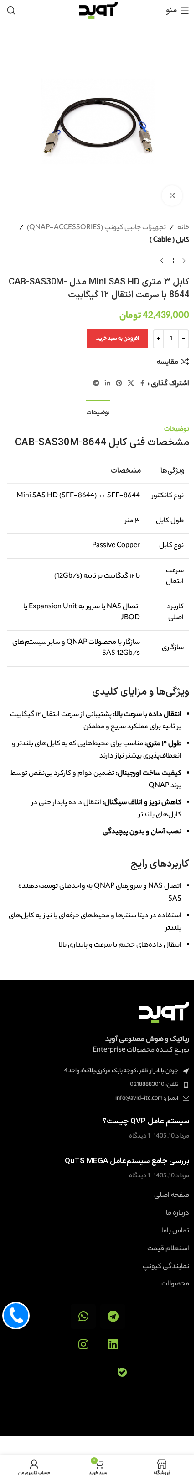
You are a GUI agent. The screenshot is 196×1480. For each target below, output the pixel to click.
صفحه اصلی (171, 1195)
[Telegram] (112, 1316)
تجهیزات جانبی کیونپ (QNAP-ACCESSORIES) (96, 228)
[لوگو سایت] (98, 10)
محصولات (175, 1284)
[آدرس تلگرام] (96, 384)
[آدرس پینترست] (119, 384)
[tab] (98, 412)
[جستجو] (11, 10)
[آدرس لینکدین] (107, 384)
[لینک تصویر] (164, 1013)
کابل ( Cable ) (169, 240)
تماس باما (175, 1231)
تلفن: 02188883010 (154, 1085)
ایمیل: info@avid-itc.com (146, 1098)
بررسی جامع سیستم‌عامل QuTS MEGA (127, 1161)
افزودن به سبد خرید (117, 338)
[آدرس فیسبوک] (142, 384)
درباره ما (177, 1213)
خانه (183, 228)
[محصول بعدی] (161, 261)
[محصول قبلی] (183, 261)
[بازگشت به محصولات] (172, 261)
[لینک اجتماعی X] (131, 384)
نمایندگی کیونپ (166, 1267)
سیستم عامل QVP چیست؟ (146, 1121)
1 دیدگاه (139, 1136)
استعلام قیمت (168, 1249)
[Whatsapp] (83, 1316)
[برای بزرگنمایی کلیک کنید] (172, 195)
